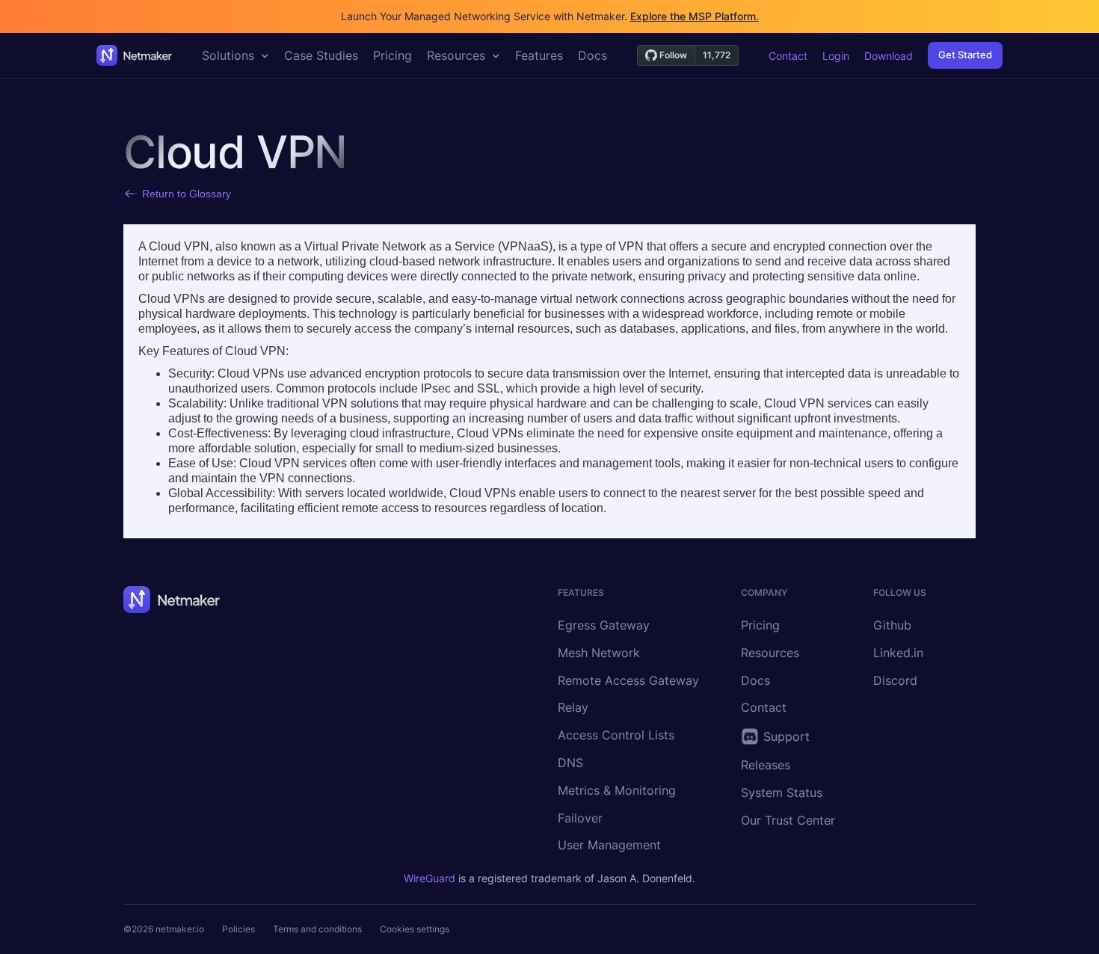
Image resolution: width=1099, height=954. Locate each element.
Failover (580, 817)
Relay (573, 707)
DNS (570, 762)
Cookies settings (414, 929)
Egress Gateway (604, 625)
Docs (755, 680)
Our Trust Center (788, 820)
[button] (235, 55)
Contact (788, 55)
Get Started (965, 55)
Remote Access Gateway (628, 680)
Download (888, 55)
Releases (765, 764)
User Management (609, 844)
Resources (770, 652)
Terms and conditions (317, 929)
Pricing (760, 625)
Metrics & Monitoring (617, 790)
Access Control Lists (616, 734)
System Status (781, 792)
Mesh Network (599, 652)
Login (835, 55)
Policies (238, 929)
